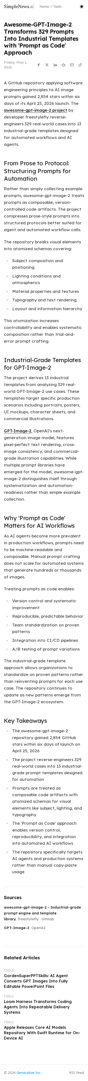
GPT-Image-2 (17, 430)
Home (44, 6)
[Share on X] (47, 65)
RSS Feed (76, 1072)
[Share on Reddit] (63, 65)
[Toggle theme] (81, 6)
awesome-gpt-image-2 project (35, 110)
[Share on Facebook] (39, 65)
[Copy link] (80, 65)
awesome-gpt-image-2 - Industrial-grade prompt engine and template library (42, 913)
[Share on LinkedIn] (55, 65)
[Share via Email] (72, 65)
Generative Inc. (29, 1072)
